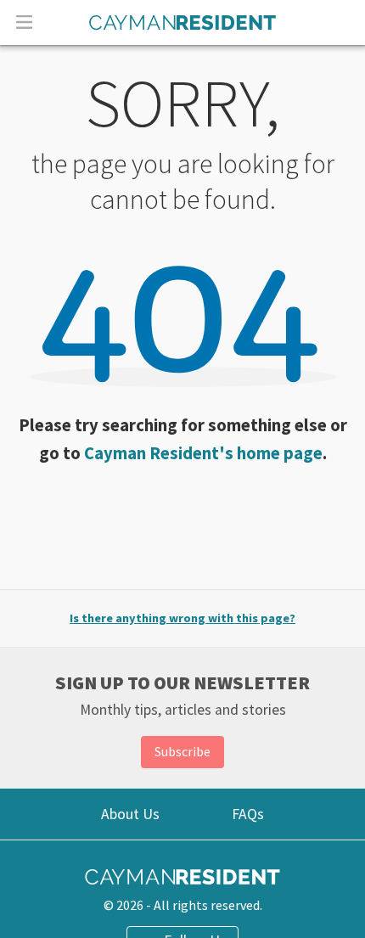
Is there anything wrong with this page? (182, 618)
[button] (24, 21)
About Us (130, 814)
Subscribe (182, 751)
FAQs (248, 814)
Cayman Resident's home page (203, 453)
